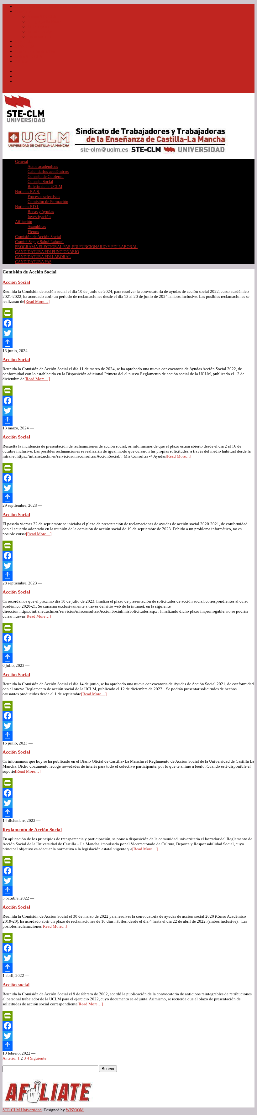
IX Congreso (38, 26)
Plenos (33, 231)
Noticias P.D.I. (27, 206)
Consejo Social (40, 181)
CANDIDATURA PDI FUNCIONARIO (47, 251)
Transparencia (39, 36)
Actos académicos (43, 166)
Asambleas (37, 226)
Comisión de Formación (48, 201)
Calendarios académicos (48, 171)
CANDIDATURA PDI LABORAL (43, 256)
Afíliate (21, 61)
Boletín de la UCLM (45, 186)
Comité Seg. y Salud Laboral (39, 241)
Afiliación (23, 221)
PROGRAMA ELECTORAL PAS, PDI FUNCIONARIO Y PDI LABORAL (76, 246)
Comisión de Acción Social (38, 236)
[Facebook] (128, 323)
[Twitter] (128, 333)
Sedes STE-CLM (29, 56)
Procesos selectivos (44, 196)
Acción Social (16, 282)
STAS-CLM (25, 46)
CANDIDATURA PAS (33, 261)
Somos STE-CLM (42, 16)
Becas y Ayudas (41, 211)
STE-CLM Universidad (22, 1109)
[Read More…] (37, 301)
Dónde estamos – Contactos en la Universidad (54, 6)
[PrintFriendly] (128, 313)
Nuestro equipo (41, 31)
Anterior (10, 1058)
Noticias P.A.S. (27, 191)
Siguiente (38, 1058)
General (21, 161)
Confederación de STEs (35, 51)
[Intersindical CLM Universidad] (25, 123)
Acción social (16, 984)
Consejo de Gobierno (46, 176)
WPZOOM (75, 1109)
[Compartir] (128, 343)
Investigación (39, 216)
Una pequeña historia (46, 21)
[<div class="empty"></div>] (50, 1104)
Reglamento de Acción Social (32, 829)
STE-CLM (24, 41)
